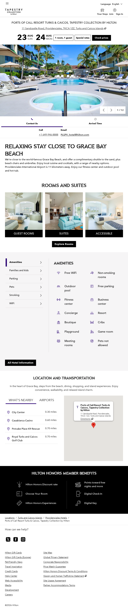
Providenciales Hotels (56, 518)
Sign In (119, 14)
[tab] (32, 121)
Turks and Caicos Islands (30, 518)
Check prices (103, 37)
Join (111, 14)
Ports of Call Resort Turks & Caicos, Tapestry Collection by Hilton (37, 520)
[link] (48, 134)
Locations (10, 518)
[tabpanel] (64, 132)
